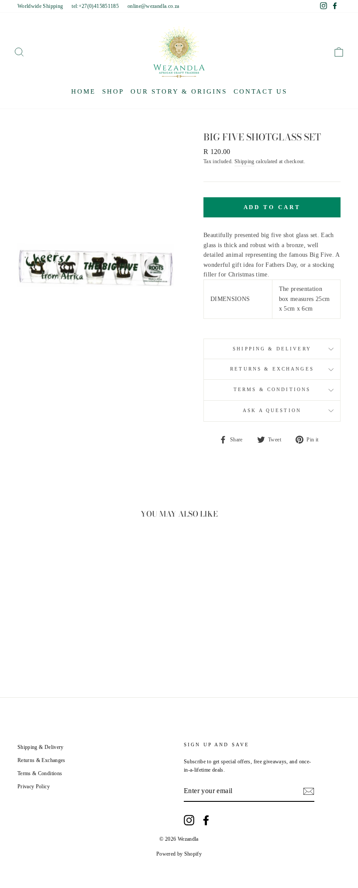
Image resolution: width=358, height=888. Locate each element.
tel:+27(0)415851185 (95, 6)
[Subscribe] (308, 791)
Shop (113, 91)
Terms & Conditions (272, 389)
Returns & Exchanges (272, 369)
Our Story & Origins (179, 91)
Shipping (244, 161)
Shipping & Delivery (272, 348)
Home (83, 91)
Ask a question (272, 410)
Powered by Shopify (179, 854)
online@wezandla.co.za (153, 6)
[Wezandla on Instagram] (189, 820)
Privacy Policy (33, 786)
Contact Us (260, 91)
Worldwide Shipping (40, 6)
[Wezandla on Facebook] (206, 820)
